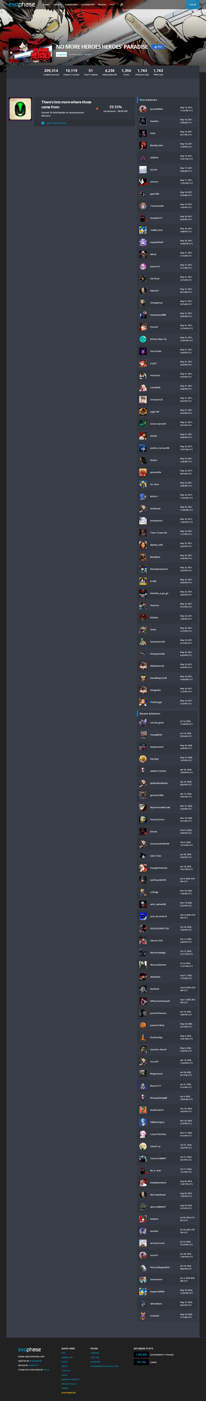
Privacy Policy (69, 1384)
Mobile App (67, 1357)
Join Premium (69, 1392)
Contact (66, 1370)
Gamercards (71, 4)
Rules (65, 1361)
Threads (94, 1353)
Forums (57, 4)
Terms (65, 1388)
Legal (64, 1375)
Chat (112, 4)
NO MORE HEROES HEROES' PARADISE (102, 46)
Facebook (95, 1361)
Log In (192, 4)
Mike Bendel (36, 1361)
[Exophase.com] (24, 5)
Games (46, 4)
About (65, 1366)
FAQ (63, 1353)
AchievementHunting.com (104, 1366)
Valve (46, 1369)
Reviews (102, 4)
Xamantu (33, 1365)
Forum (87, 54)
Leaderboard (88, 4)
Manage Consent (71, 1379)
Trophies (61, 54)
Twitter (94, 1357)
